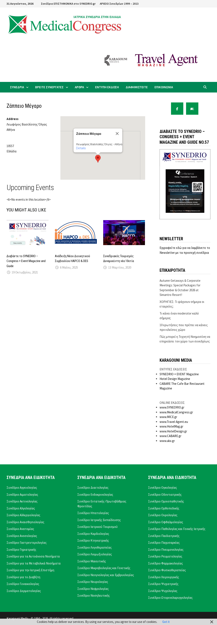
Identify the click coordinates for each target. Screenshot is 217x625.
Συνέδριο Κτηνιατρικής (93, 540)
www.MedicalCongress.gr (176, 412)
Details (81, 148)
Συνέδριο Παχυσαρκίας (164, 543)
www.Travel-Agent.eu (174, 422)
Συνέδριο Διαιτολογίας (92, 488)
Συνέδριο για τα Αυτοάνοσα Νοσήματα (33, 556)
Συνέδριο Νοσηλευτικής (93, 595)
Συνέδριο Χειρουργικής (163, 577)
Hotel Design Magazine (175, 379)
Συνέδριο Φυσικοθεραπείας (167, 570)
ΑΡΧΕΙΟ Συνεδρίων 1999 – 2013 (119, 4)
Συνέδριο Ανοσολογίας (22, 536)
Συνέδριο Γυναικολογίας (23, 584)
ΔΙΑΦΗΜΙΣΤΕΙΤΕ (137, 87)
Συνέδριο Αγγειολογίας (22, 488)
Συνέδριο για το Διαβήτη (23, 577)
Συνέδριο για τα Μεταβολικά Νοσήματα (34, 563)
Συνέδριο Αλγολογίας (21, 508)
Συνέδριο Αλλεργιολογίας (23, 515)
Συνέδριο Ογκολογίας (162, 488)
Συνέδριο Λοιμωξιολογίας (94, 554)
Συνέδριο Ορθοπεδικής (163, 508)
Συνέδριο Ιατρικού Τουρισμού (97, 527)
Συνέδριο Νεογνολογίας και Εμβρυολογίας (105, 575)
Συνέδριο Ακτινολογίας (22, 501)
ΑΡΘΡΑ (79, 87)
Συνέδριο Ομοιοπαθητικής (166, 501)
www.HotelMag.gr (171, 426)
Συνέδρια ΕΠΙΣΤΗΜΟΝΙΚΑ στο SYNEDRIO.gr (68, 4)
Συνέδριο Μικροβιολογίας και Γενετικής (103, 568)
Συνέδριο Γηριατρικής (21, 550)
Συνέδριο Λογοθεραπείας (94, 547)
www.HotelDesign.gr (173, 431)
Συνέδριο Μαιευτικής (91, 561)
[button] (98, 159)
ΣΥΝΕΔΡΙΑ (17, 87)
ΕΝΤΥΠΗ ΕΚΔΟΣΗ (107, 87)
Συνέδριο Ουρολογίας (162, 515)
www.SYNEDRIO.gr (172, 407)
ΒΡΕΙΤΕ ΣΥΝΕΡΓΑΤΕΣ (49, 87)
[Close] (117, 133)
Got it (166, 622)
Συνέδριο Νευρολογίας (92, 582)
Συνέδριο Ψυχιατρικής (163, 584)
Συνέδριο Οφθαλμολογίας (165, 522)
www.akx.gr (167, 441)
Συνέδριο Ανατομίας (20, 529)
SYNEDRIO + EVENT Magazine (179, 374)
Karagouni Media (18, 618)
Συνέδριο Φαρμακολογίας (165, 563)
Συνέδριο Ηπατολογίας (93, 513)
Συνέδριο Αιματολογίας (22, 495)
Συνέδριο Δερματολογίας (24, 591)
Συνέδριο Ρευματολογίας (165, 556)
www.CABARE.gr (170, 436)
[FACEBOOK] (177, 108)
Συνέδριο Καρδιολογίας (93, 534)
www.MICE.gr (168, 417)
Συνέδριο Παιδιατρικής (163, 536)
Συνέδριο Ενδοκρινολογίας (95, 495)
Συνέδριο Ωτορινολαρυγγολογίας (170, 598)
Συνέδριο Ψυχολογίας (162, 591)
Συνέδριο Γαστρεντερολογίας (27, 543)
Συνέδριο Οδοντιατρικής (165, 495)
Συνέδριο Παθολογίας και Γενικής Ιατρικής (176, 529)
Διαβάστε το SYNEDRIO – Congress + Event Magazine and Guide (26, 261)
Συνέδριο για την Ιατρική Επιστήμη (30, 570)
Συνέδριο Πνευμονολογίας (166, 550)
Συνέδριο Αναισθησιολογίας (25, 522)
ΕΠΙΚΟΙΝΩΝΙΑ (163, 87)
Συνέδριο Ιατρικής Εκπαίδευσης (99, 520)
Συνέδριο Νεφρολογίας (93, 589)
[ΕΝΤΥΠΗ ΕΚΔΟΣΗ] (192, 108)
